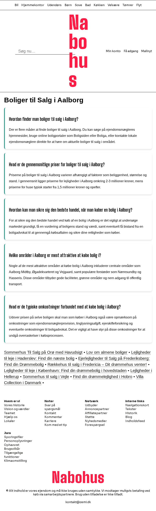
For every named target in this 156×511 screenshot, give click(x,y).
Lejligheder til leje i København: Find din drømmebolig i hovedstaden (65, 370)
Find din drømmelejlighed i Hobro (102, 376)
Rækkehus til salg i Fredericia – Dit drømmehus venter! (97, 364)
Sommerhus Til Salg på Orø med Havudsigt (43, 352)
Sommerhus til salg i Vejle (46, 376)
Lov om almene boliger (106, 352)
